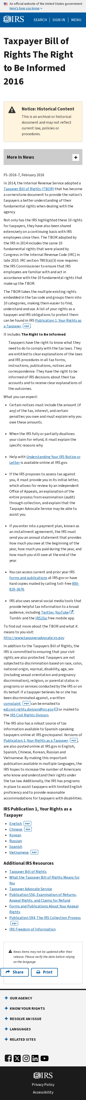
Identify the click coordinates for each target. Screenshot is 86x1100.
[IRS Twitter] (17, 1057)
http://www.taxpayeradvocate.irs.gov (34, 637)
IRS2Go (41, 618)
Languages (20, 1029)
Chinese (19, 829)
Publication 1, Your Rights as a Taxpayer (40, 740)
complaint (16, 703)
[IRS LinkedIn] (35, 1057)
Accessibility (43, 1092)
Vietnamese (23, 852)
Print (48, 972)
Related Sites (23, 1039)
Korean (15, 835)
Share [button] (18, 972)
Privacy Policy (43, 1084)
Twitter (47, 612)
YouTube (62, 612)
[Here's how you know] (43, 6)
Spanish (15, 846)
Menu (76, 20)
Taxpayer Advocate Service (30, 888)
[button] (59, 20)
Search (40, 20)
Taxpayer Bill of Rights (28, 871)
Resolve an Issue (26, 1018)
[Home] (13, 18)
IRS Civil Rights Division (29, 715)
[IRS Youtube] (44, 1057)
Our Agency (21, 998)
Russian (15, 840)
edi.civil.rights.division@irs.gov (29, 709)
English (19, 823)
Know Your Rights (27, 1008)
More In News (20, 157)
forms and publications (28, 577)
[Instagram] (26, 1057)
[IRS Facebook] (8, 1057)
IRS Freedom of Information (32, 929)
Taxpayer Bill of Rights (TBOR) (29, 188)
